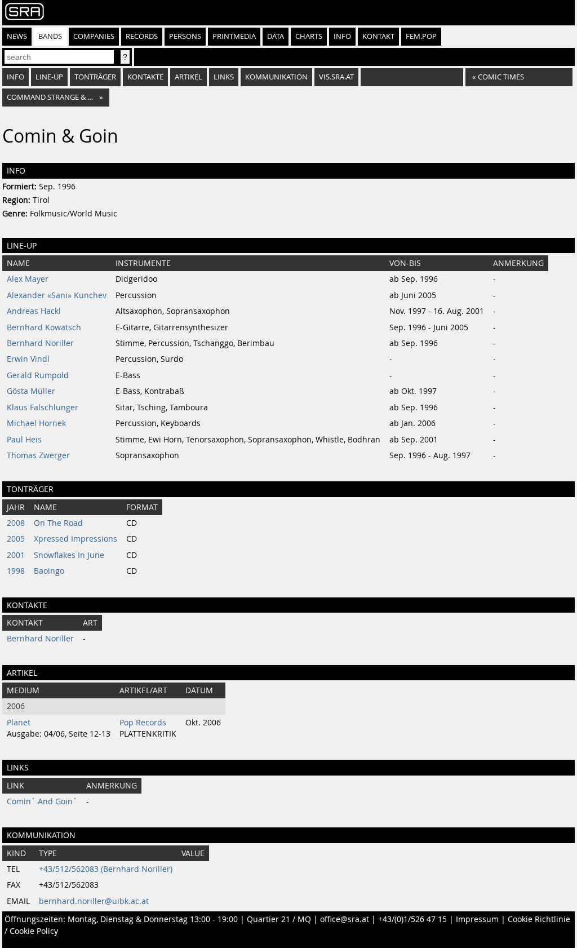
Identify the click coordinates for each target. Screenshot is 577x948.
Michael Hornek (36, 423)
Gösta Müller (31, 391)
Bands (50, 36)
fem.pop (421, 36)
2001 (16, 555)
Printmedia (234, 36)
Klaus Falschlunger (42, 407)
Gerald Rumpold (38, 375)
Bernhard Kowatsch (44, 327)
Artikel (188, 77)
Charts (308, 36)
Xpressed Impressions (75, 539)
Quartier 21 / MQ (279, 919)
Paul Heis (24, 440)
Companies (93, 36)
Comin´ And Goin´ (42, 801)
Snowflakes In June (69, 555)
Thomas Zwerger (38, 455)
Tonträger (95, 77)
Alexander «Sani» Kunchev (56, 295)
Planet (18, 722)
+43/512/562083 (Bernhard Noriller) (105, 869)
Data (275, 36)
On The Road (58, 523)
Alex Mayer (27, 279)
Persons (185, 36)
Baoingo (49, 571)
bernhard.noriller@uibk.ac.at (94, 901)
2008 (16, 523)
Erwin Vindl (28, 359)
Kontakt (378, 36)
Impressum (477, 919)
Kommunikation (276, 77)
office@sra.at (344, 919)
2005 (16, 539)
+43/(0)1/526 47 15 (412, 919)
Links (224, 77)
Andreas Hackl (34, 311)
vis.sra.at (336, 77)
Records (142, 36)
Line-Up (49, 77)
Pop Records (142, 722)
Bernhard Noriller (40, 343)
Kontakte (145, 77)
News (17, 36)
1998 (16, 571)
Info (342, 36)
